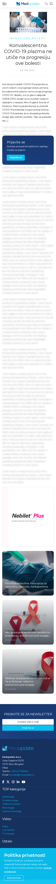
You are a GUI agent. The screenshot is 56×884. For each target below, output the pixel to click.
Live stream (8, 830)
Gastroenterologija (12, 811)
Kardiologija (8, 796)
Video (5, 826)
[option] (28, 516)
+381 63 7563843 (19, 771)
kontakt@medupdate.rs (21, 774)
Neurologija (8, 807)
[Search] (46, 4)
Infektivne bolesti (11, 804)
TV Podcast (8, 833)
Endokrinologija (10, 800)
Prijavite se (16, 157)
